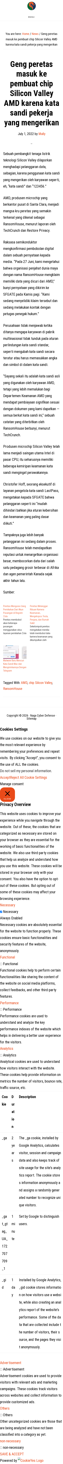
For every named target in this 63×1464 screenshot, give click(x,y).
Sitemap (31, 718)
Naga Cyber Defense (31, 6)
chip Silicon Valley (40, 683)
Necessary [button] (7, 905)
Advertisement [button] (10, 1363)
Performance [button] (9, 1003)
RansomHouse (12, 689)
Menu (31, 17)
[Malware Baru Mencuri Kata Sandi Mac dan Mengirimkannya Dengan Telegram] (15, 652)
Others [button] (5, 1408)
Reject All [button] (17, 777)
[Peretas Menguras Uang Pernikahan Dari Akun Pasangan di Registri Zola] (16, 619)
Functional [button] (7, 957)
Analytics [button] (6, 1048)
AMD (24, 683)
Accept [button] (5, 777)
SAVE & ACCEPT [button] (12, 1454)
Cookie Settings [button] (36, 777)
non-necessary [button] (10, 1441)
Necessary (10, 912)
